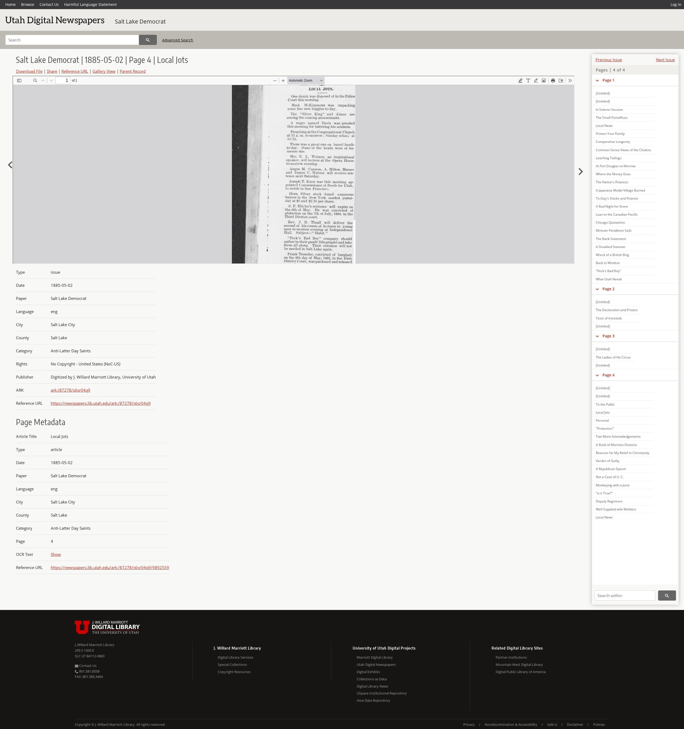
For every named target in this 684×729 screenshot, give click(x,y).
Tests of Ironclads (609, 318)
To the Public (605, 404)
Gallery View (103, 71)
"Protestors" (605, 428)
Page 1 (609, 80)
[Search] (148, 40)
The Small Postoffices (612, 117)
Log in (676, 4)
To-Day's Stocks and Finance (617, 198)
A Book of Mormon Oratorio (616, 444)
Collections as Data (372, 679)
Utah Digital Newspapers (376, 664)
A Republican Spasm (611, 469)
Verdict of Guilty (607, 461)
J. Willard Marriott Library (94, 644)
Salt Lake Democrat (140, 21)
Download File (29, 71)
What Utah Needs (609, 279)
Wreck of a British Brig (612, 255)
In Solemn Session (609, 109)
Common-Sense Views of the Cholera (623, 150)
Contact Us (49, 4)
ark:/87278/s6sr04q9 (70, 390)
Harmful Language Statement (90, 4)
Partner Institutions (511, 657)
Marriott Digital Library (375, 657)
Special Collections (232, 664)
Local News (604, 125)
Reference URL (74, 71)
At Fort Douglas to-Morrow (615, 166)
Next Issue (665, 59)
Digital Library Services (235, 657)
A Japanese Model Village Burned (620, 190)
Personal (602, 420)
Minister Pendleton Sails (614, 230)
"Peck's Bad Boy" (608, 271)
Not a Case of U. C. (610, 477)
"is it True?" (604, 493)
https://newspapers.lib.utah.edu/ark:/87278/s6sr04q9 (101, 403)
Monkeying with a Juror (613, 485)
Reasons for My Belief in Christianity (622, 453)
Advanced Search (177, 40)
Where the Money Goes (613, 174)
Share (52, 71)
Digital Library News (372, 686)
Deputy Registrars (609, 501)
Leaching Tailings (608, 158)
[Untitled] (603, 93)
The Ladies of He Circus (613, 357)
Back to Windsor (608, 263)
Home (10, 4)
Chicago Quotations (610, 222)
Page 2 (609, 288)
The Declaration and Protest (617, 310)
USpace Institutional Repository (382, 693)
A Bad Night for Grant (612, 206)
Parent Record (133, 71)
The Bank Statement (611, 238)
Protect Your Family (610, 133)
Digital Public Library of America (521, 671)
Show (56, 554)
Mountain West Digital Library (519, 664)
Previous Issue (609, 59)
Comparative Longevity (613, 141)
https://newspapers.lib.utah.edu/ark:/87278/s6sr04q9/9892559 (110, 567)
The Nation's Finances (612, 182)
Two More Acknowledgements (618, 436)
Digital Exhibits (368, 671)
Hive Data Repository (373, 700)
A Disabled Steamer (610, 247)
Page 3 (609, 335)
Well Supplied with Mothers (616, 509)
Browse (27, 4)
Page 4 (609, 374)
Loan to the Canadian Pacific (617, 214)
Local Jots (603, 412)
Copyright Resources (234, 671)
